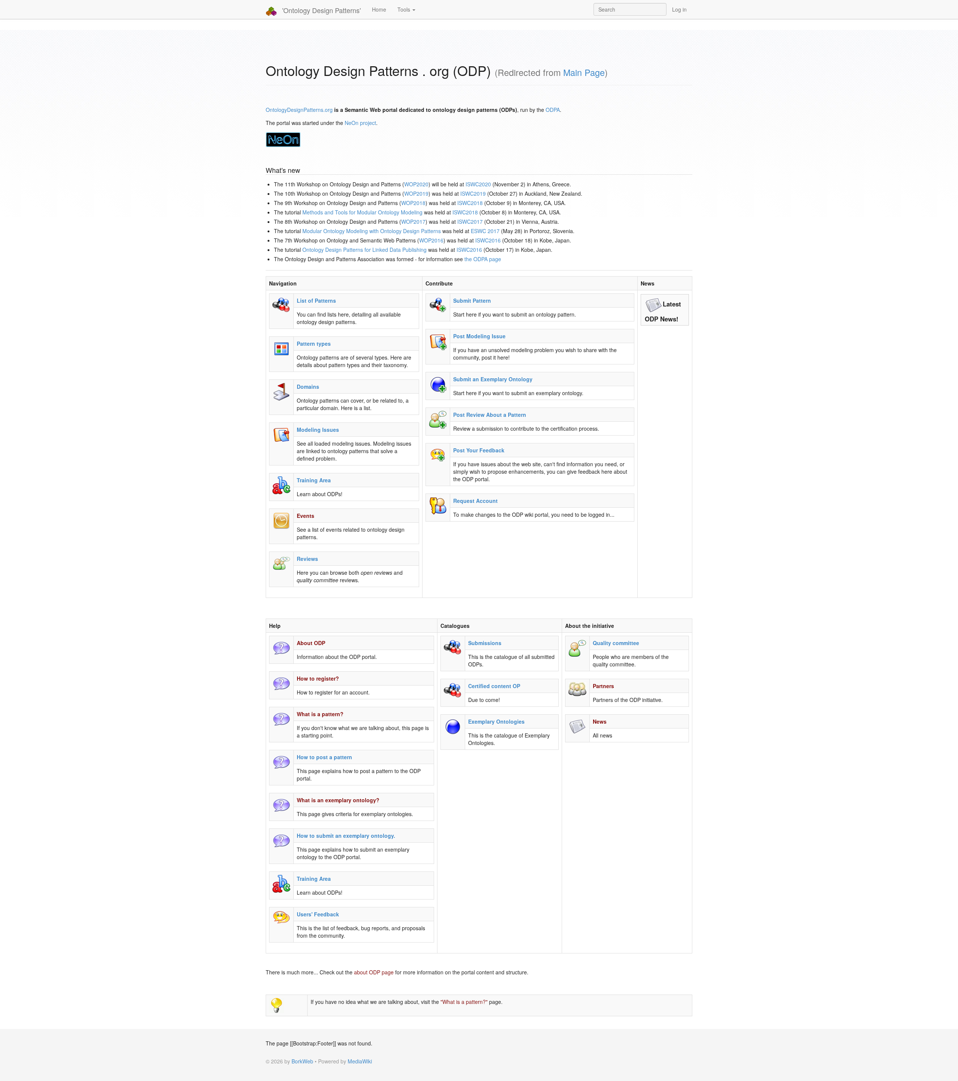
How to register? (318, 678)
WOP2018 (413, 203)
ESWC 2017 (485, 231)
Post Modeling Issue (479, 336)
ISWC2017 (470, 221)
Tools (404, 9)
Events (305, 515)
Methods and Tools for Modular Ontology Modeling (362, 212)
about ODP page (374, 972)
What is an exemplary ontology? (338, 800)
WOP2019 (416, 193)
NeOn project (360, 122)
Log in (679, 9)
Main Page (584, 72)
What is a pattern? (320, 714)
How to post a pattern (324, 757)
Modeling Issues (318, 429)
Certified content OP (494, 686)
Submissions (484, 643)
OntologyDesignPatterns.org (299, 109)
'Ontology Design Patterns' (320, 10)
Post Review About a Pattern (489, 414)
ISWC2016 (488, 240)
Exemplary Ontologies (496, 721)
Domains (308, 386)
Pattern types (314, 343)
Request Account (475, 500)
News (600, 721)
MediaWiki (360, 1061)
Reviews (307, 558)
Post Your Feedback (478, 450)
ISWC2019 (473, 193)
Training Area (314, 480)
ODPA (553, 109)
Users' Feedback (318, 914)
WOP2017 (413, 221)
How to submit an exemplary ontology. (346, 835)
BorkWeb (302, 1061)
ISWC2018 (470, 203)
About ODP (311, 643)
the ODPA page (482, 259)
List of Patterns (316, 300)
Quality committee (616, 643)
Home (379, 9)
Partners (603, 686)
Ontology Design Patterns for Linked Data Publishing (364, 249)
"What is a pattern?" (464, 1001)
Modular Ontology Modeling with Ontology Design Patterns (371, 231)
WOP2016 (431, 240)
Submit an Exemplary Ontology (493, 379)
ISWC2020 (478, 184)
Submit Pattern (472, 300)
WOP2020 (416, 184)
